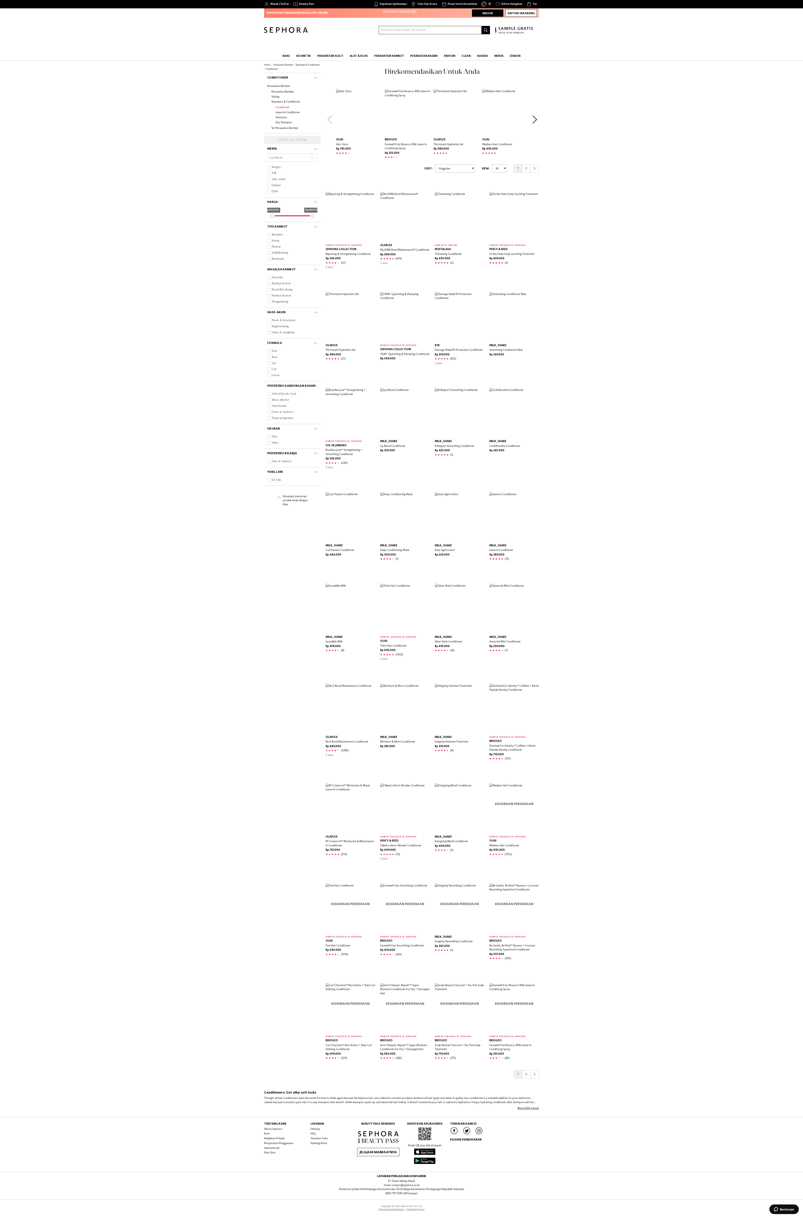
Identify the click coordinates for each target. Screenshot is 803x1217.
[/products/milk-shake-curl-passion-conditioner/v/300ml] (350, 517)
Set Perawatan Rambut (284, 128)
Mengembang (280, 301)
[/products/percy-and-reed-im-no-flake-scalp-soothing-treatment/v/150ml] (514, 217)
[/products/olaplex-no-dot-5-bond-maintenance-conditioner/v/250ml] (350, 708)
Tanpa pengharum (282, 418)
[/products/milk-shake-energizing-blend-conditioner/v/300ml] (459, 808)
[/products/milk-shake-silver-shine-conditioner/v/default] (459, 608)
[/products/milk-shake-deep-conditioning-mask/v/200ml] (405, 517)
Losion (276, 375)
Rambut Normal (281, 295)
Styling (275, 96)
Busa (274, 357)
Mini (274, 436)
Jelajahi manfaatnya (378, 1152)
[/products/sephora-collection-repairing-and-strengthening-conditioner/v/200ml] (350, 217)
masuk (487, 13)
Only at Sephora (281, 461)
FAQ (313, 1133)
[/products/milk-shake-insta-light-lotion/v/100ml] (459, 517)
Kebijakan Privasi (416, 1209)
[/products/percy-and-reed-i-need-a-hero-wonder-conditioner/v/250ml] (405, 808)
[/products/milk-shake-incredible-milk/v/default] (350, 608)
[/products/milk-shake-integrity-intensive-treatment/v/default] (459, 708)
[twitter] (467, 1134)
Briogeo (276, 167)
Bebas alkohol (280, 400)
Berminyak (278, 259)
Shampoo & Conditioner (285, 101)
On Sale (276, 480)
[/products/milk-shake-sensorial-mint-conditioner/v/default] (514, 608)
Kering (275, 240)
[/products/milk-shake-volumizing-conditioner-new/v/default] (514, 317)
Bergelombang (280, 326)
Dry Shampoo (284, 122)
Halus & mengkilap (283, 332)
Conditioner (283, 107)
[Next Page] (535, 168)
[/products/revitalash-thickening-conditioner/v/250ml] (459, 217)
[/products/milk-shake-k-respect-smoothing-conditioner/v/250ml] (459, 412)
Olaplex (276, 185)
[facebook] (454, 1134)
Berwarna (277, 234)
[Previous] (330, 119)
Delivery (315, 1129)
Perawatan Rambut (278, 86)
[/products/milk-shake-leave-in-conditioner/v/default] (514, 517)
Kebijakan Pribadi (274, 1138)
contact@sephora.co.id (405, 1185)
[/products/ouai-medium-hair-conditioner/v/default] (505, 112)
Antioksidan (279, 406)
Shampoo (281, 117)
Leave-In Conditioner (288, 112)
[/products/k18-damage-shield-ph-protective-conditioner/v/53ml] (459, 317)
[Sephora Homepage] (286, 31)
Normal (276, 246)
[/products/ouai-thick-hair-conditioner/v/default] (405, 608)
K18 (274, 173)
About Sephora (273, 1129)
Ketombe (277, 277)
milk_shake (279, 179)
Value (275, 442)
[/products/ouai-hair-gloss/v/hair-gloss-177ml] (359, 112)
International (271, 1148)
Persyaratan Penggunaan (278, 1143)
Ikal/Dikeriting (280, 253)
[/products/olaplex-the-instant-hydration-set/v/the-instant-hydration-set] (456, 112)
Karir (267, 1133)
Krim (274, 351)
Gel (274, 363)
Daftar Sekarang (521, 13)
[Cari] (486, 30)
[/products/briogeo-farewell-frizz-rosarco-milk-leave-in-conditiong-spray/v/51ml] (408, 112)
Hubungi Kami (319, 1143)
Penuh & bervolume (283, 320)
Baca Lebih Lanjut (528, 1108)
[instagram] (479, 1134)
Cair (274, 369)
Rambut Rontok (281, 283)
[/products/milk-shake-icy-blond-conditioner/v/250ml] (405, 412)
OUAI (275, 191)
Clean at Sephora (282, 412)
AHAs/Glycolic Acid (284, 394)
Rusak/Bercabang (282, 289)
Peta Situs (269, 1152)
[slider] (272, 215)
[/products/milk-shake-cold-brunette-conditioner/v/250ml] (514, 412)
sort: (428, 168)
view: (485, 168)
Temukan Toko (319, 1138)
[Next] (535, 119)
